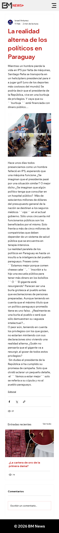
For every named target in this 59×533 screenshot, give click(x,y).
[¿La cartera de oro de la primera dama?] (29, 443)
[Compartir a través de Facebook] (9, 401)
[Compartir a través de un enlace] (24, 401)
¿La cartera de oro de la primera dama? (24, 464)
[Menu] (55, 5)
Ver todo (47, 423)
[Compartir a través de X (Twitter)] (16, 401)
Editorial (12, 391)
